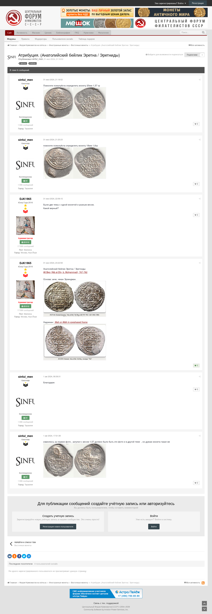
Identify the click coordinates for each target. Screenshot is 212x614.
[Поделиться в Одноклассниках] (14, 556)
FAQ (77, 32)
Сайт (9, 32)
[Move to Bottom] (204, 609)
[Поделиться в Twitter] (24, 556)
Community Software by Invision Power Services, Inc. (106, 609)
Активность (22, 32)
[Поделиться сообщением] (200, 79)
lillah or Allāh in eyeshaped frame (71, 322)
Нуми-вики (88, 32)
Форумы (11, 38)
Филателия (103, 32)
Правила (25, 38)
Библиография (63, 32)
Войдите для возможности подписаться (165, 54)
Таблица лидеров (87, 38)
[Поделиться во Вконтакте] (9, 556)
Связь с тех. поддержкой (106, 603)
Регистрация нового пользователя (58, 526)
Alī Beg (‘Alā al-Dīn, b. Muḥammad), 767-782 (65, 272)
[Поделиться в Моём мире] (29, 556)
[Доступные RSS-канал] (203, 583)
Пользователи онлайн (62, 38)
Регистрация (198, 3)
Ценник (48, 32)
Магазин (36, 32)
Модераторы (41, 38)
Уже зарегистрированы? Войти (170, 3)
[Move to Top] (204, 603)
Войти (154, 526)
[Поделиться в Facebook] (19, 556)
